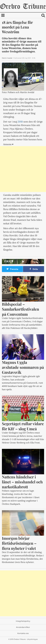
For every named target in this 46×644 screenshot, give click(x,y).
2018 (20, 121)
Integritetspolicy (23, 621)
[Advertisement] (23, 169)
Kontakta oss (23, 633)
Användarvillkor (23, 627)
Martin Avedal (7, 58)
